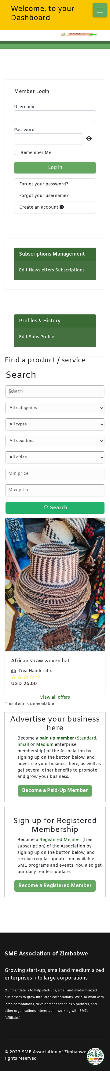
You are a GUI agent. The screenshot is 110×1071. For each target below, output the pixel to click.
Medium (44, 745)
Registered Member (60, 840)
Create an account (39, 207)
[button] (100, 10)
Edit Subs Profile (36, 337)
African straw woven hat (40, 661)
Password (24, 130)
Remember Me (35, 153)
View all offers (55, 697)
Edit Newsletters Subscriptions (52, 270)
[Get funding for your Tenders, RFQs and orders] (79, 34)
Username (24, 107)
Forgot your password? (43, 184)
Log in (55, 167)
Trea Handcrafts (35, 671)
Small (23, 745)
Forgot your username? (44, 196)
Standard (86, 738)
